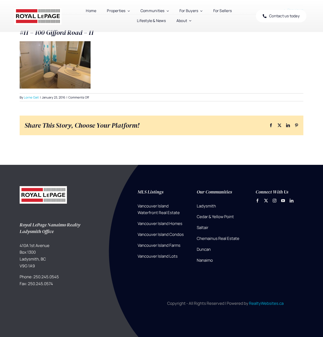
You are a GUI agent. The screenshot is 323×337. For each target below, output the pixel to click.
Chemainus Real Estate (218, 238)
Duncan (204, 249)
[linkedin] (291, 200)
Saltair (202, 227)
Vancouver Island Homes (160, 223)
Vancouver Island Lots (158, 256)
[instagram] (274, 200)
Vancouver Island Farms (159, 245)
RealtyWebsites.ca (266, 303)
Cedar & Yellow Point (215, 216)
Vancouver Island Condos (161, 234)
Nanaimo (205, 260)
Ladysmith (206, 206)
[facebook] (257, 200)
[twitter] (266, 200)
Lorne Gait (31, 97)
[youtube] (283, 200)
